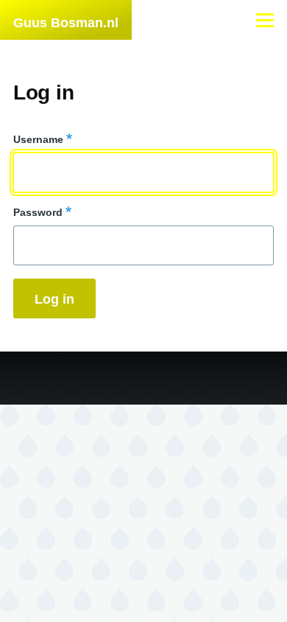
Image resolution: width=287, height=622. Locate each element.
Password (38, 212)
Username (38, 139)
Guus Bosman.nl (65, 22)
